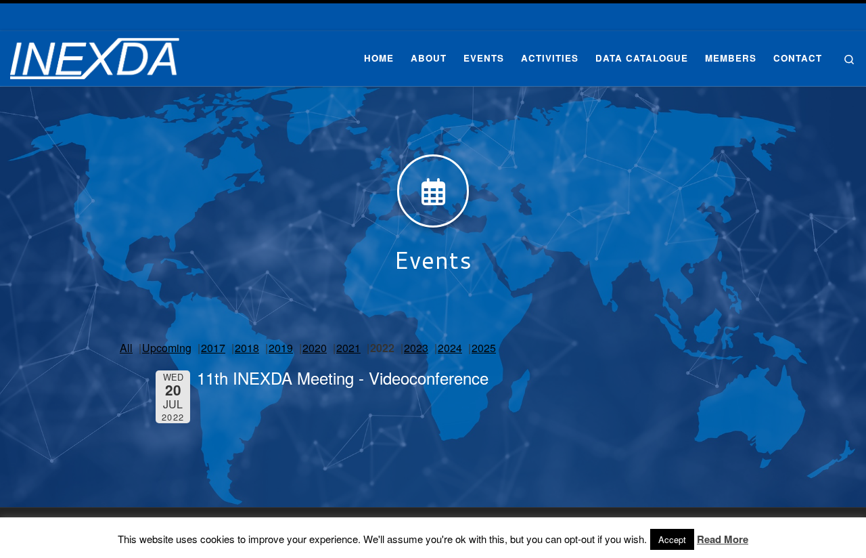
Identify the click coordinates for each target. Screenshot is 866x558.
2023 (416, 348)
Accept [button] (672, 539)
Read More (722, 539)
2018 (247, 348)
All (126, 348)
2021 (348, 348)
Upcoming (166, 348)
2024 (450, 348)
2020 (314, 348)
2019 (281, 348)
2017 (213, 348)
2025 (484, 348)
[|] (94, 54)
